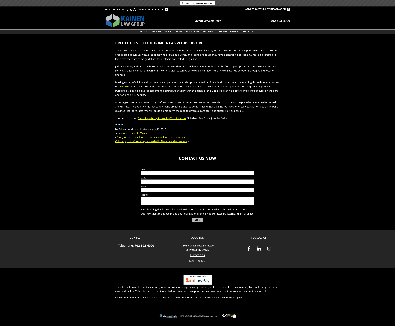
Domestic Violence (139, 132)
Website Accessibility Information (265, 9)
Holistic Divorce (228, 31)
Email (143, 178)
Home (143, 31)
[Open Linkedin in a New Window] (259, 248)
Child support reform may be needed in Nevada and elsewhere (151, 141)
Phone (144, 186)
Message (144, 195)
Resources (209, 31)
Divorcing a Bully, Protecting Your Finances (162, 118)
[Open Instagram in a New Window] (269, 248)
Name (143, 169)
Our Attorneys (173, 31)
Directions (197, 255)
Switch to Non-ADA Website (199, 3)
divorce (124, 86)
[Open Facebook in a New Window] (249, 248)
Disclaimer (202, 261)
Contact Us (248, 31)
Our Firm (156, 31)
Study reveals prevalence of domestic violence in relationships (152, 137)
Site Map (192, 261)
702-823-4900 (280, 21)
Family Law (192, 31)
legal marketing (197, 316)
